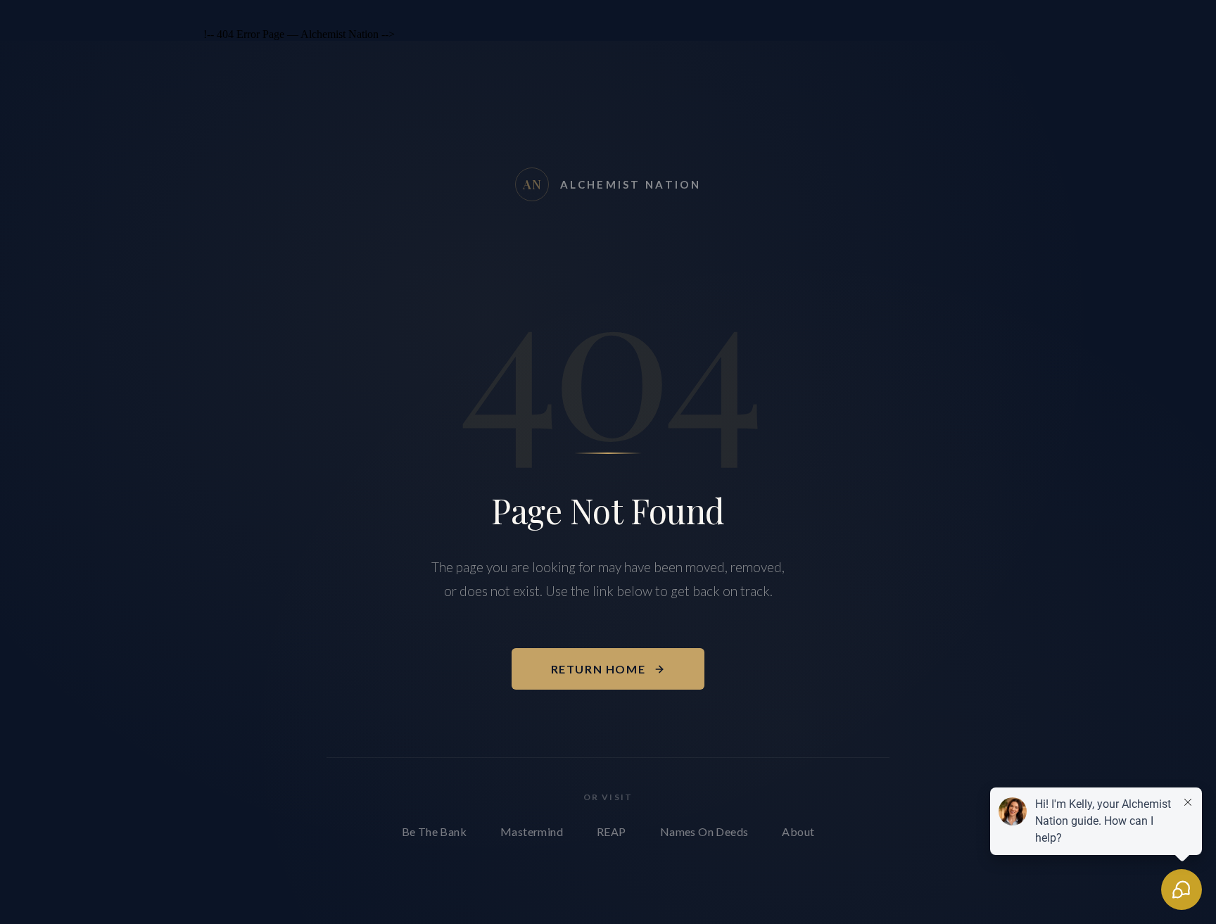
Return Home (598, 669)
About (798, 831)
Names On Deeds (704, 831)
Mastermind (531, 831)
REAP (611, 831)
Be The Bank (434, 831)
